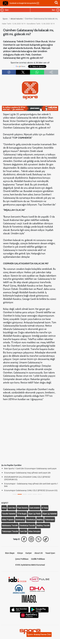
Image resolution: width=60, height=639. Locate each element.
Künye (20, 553)
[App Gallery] (29, 615)
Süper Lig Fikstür (34, 514)
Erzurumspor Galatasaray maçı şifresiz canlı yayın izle (27, 473)
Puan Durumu (22, 508)
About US (38, 553)
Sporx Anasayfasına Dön (39, 634)
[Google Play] (39, 609)
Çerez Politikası (21, 559)
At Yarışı (45, 508)
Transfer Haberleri (8, 514)
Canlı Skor (12, 508)
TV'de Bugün (22, 514)
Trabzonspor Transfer (10, 531)
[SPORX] (30, 631)
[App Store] (19, 609)
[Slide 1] (20, 494)
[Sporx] (5, 3)
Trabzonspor (49, 520)
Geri (6, 10)
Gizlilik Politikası (38, 559)
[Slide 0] (15, 494)
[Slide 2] (25, 494)
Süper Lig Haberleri (50, 514)
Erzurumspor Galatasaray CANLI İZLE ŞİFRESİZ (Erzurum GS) (30, 490)
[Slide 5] (40, 494)
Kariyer (29, 553)
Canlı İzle (23, 531)
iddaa (4, 508)
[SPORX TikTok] (46, 539)
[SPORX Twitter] (38, 539)
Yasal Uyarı (50, 553)
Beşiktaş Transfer (43, 526)
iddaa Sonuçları (34, 531)
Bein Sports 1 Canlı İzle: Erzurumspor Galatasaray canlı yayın (30, 468)
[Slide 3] (30, 494)
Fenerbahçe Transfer (27, 526)
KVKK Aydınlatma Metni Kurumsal (30, 565)
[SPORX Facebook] (24, 539)
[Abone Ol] (20, 66)
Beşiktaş (40, 520)
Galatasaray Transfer (10, 526)
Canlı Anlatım (35, 508)
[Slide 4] (35, 494)
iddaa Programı (8, 520)
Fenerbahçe (30, 520)
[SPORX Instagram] (31, 539)
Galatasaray (20, 520)
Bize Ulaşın (10, 553)
